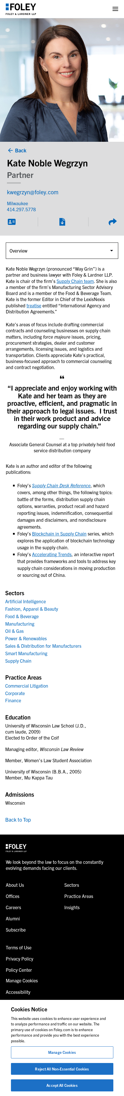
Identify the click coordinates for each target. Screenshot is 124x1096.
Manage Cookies (62, 1052)
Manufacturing (19, 623)
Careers (13, 907)
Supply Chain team (75, 281)
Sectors (71, 885)
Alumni (13, 918)
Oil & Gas (14, 631)
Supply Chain (18, 661)
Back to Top (18, 819)
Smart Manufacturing (26, 653)
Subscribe (16, 929)
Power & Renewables (26, 638)
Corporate (15, 693)
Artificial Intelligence (25, 601)
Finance (13, 700)
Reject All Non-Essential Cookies (62, 1068)
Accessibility (18, 992)
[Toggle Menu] (115, 9)
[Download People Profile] (62, 221)
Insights (72, 907)
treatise (34, 305)
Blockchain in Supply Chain (59, 533)
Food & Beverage (22, 616)
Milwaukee (17, 203)
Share (112, 221)
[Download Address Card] (11, 221)
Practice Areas (78, 896)
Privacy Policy (19, 958)
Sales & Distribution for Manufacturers (43, 646)
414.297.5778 (21, 209)
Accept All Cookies (61, 1085)
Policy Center (19, 970)
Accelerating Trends (52, 554)
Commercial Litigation (26, 685)
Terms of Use (18, 947)
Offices (12, 896)
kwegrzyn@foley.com (33, 191)
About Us (15, 885)
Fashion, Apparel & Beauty (31, 609)
